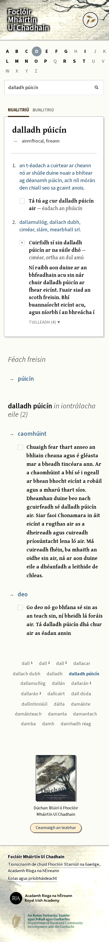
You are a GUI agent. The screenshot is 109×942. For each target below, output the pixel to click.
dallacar (81, 663)
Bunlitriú (43, 110)
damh (48, 723)
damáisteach (28, 713)
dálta (59, 704)
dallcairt (56, 693)
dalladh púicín (84, 673)
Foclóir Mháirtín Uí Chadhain (36, 857)
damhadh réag (76, 723)
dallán (58, 683)
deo (23, 594)
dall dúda (81, 693)
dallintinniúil (34, 704)
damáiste (80, 704)
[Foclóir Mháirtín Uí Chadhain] (90, 20)
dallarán (81, 683)
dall (27, 663)
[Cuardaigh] (96, 87)
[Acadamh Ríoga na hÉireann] (41, 897)
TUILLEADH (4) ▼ (45, 322)
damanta (57, 713)
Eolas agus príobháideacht (32, 878)
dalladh (54, 673)
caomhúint (32, 433)
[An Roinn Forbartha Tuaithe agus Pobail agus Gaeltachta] (47, 921)
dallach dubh (26, 673)
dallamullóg (33, 683)
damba (28, 723)
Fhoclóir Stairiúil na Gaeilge (73, 864)
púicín (26, 378)
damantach (85, 713)
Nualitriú (18, 110)
